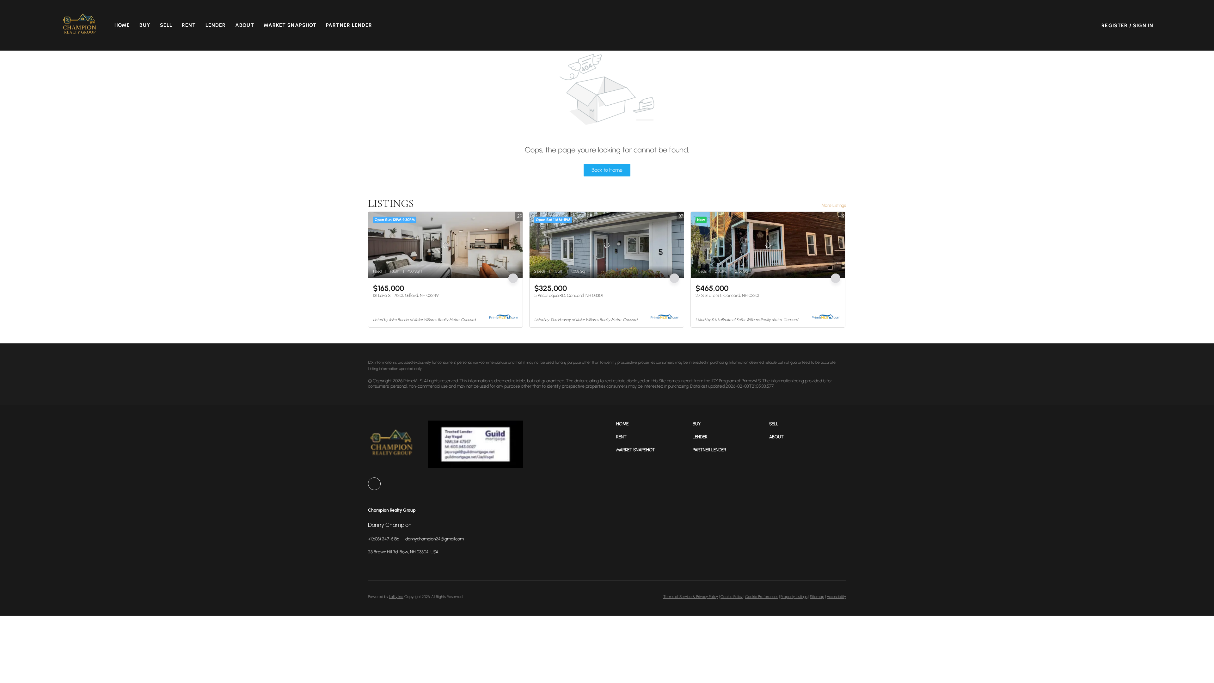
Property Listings (794, 596)
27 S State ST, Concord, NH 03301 (727, 295)
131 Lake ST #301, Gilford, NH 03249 (405, 295)
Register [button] (1114, 25)
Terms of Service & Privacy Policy (690, 596)
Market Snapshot (290, 25)
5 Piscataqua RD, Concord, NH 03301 (568, 295)
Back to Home (607, 170)
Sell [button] (166, 25)
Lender (215, 25)
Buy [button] (144, 25)
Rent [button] (189, 25)
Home (122, 25)
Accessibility (836, 596)
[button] (80, 25)
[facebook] (374, 483)
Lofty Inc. (396, 596)
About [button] (244, 25)
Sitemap (817, 596)
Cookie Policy (731, 596)
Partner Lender (349, 25)
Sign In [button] (1143, 25)
